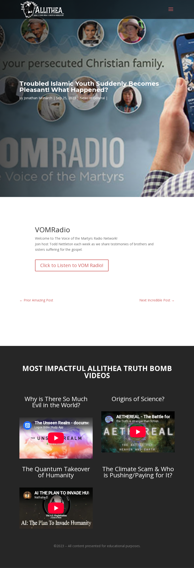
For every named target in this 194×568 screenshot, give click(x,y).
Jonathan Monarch (38, 98)
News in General (92, 98)
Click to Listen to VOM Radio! (71, 265)
